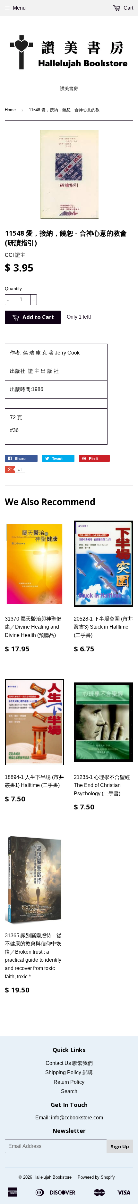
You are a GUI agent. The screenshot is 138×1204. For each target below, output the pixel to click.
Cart (127, 8)
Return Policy (69, 1082)
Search (69, 1091)
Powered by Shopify (96, 1177)
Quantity (13, 288)
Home (10, 109)
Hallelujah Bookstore (52, 1177)
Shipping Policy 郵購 (69, 1072)
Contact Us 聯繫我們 (69, 1063)
